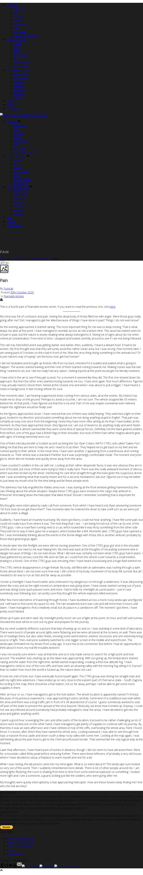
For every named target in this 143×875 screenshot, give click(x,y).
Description (21, 74)
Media (18, 20)
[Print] (1, 300)
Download (20, 66)
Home (4, 259)
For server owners (25, 35)
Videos (18, 97)
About (17, 43)
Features (19, 8)
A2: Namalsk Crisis (18, 70)
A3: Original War (17, 39)
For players (21, 31)
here (112, 307)
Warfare (19, 85)
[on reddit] (6, 866)
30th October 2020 (22, 292)
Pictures (19, 93)
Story (17, 47)
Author (11, 104)
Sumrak (8, 288)
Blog (10, 101)
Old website (14, 108)
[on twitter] (10, 866)
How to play (21, 54)
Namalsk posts (19, 259)
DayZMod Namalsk (20, 846)
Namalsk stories (41, 259)
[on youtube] (15, 866)
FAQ (16, 12)
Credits (18, 16)
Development (22, 62)
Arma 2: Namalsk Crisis (22, 842)
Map (17, 28)
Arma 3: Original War (20, 838)
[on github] (2, 866)
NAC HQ (19, 89)
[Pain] (0, 263)
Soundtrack (21, 24)
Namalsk (12, 5)
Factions (19, 81)
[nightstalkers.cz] (24, 115)
